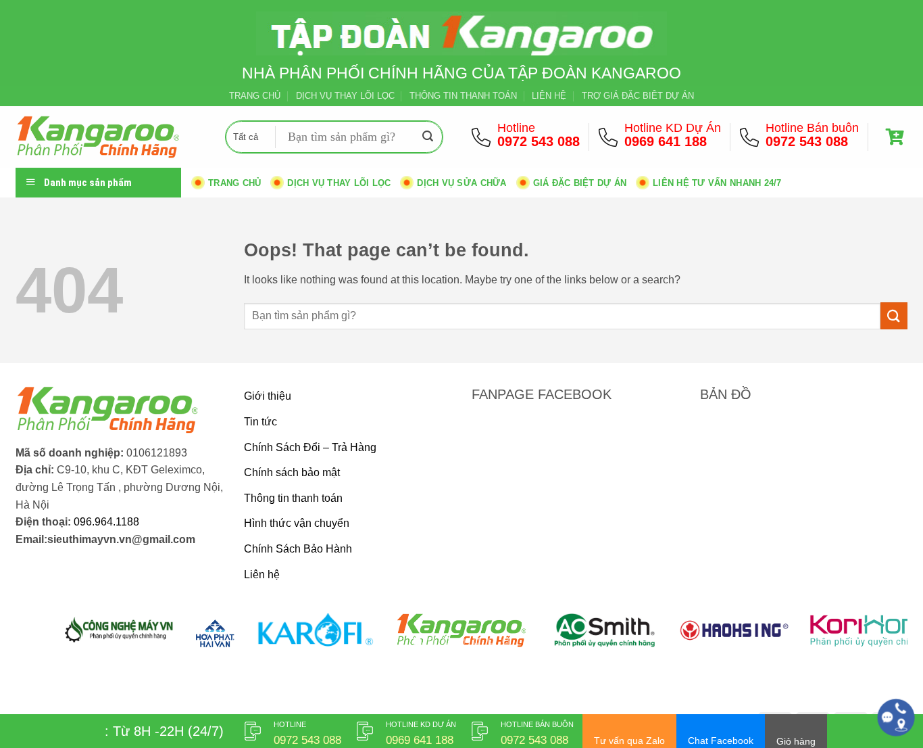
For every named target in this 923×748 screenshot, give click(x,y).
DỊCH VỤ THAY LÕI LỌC (345, 96)
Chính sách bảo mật (292, 472)
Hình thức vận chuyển (296, 523)
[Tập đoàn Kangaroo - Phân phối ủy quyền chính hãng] (110, 137)
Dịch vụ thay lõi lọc (339, 183)
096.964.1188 (106, 522)
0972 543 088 (538, 141)
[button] (896, 137)
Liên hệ (262, 574)
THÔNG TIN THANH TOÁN (463, 96)
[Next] (872, 638)
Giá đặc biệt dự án (580, 183)
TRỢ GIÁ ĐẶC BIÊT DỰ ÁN (638, 96)
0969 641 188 (665, 141)
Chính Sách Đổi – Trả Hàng (310, 447)
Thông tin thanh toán (293, 498)
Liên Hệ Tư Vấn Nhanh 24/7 (717, 183)
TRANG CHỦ (254, 96)
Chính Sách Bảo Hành (298, 549)
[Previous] (51, 638)
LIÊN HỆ (549, 96)
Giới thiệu (267, 396)
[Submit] (427, 137)
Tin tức (260, 421)
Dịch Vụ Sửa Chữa (461, 183)
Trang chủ (234, 183)
